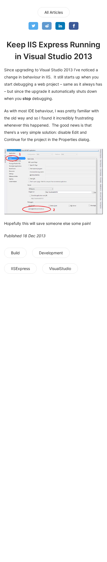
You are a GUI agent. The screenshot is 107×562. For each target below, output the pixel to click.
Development (51, 252)
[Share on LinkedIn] (60, 26)
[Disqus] (53, 349)
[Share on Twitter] (33, 26)
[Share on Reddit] (47, 26)
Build (15, 252)
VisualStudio (60, 268)
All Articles (53, 12)
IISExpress (20, 268)
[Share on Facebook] (73, 26)
